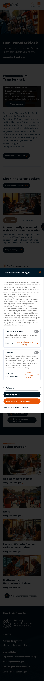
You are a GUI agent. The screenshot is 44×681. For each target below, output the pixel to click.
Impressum (26, 407)
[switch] (36, 331)
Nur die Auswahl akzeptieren (18, 401)
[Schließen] (40, 272)
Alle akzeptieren (13, 394)
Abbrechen (10, 388)
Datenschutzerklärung (11, 407)
